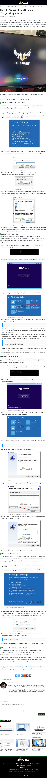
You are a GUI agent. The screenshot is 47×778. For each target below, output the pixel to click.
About (4, 763)
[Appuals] (23, 2)
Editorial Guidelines (40, 763)
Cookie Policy (22, 763)
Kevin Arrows (3, 16)
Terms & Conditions (31, 763)
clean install (15, 657)
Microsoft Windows (7, 6)
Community (9, 763)
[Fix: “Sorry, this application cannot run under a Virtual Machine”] (7, 727)
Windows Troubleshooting (16, 6)
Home (2, 6)
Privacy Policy (16, 763)
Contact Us (29, 765)
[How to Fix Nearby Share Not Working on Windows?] (39, 743)
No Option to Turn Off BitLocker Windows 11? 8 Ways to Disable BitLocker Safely (38, 734)
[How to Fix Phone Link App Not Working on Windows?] (23, 727)
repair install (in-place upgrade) (27, 666)
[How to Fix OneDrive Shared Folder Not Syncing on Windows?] (7, 743)
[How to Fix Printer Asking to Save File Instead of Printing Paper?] (23, 743)
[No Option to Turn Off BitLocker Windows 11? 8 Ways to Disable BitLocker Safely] (39, 728)
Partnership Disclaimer (20, 765)
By (0, 16)
